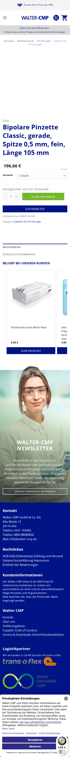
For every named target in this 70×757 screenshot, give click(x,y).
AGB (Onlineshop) (21, 556)
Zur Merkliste (35, 209)
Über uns (9, 622)
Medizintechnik (25, 41)
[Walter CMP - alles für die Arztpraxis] (35, 17)
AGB (5, 556)
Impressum (41, 560)
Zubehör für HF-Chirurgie (27, 221)
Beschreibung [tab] (11, 247)
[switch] (62, 752)
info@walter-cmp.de (23, 539)
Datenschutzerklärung (18, 560)
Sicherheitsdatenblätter (47, 635)
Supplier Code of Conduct (20, 630)
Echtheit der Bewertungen (20, 565)
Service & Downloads (17, 635)
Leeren (63, 169)
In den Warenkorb (43, 196)
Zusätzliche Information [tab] (19, 254)
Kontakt (8, 617)
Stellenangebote (14, 626)
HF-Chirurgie (43, 41)
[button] (5, 17)
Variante (8, 175)
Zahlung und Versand (48, 556)
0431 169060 (22, 530)
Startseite (9, 41)
